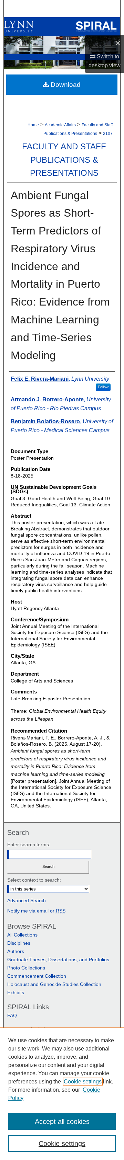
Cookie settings (83, 1081)
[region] (62, 1093)
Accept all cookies (62, 1121)
